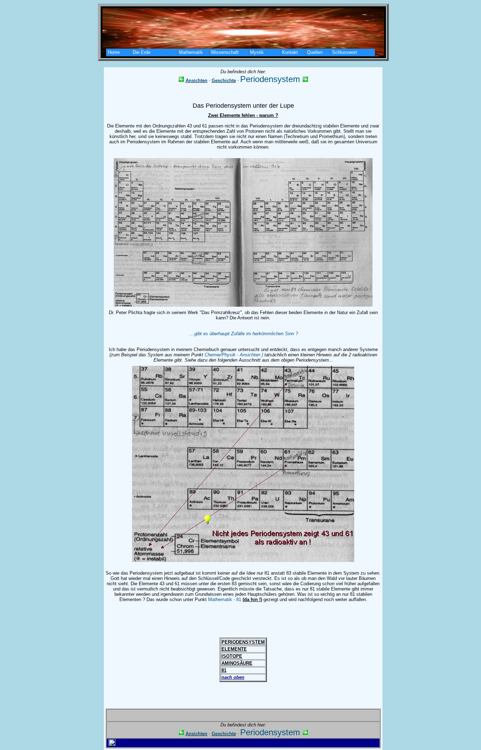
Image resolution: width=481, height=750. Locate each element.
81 (223, 670)
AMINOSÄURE (236, 663)
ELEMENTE (234, 649)
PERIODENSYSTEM (243, 642)
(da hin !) (252, 599)
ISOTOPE (231, 656)
